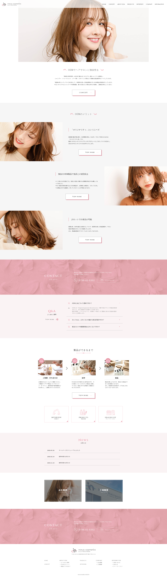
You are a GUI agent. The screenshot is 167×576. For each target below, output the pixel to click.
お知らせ (115, 564)
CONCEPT (112, 4)
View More (90, 152)
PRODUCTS (130, 4)
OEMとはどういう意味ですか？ (82, 303)
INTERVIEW (140, 4)
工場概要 (100, 564)
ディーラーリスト (118, 566)
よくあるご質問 (65, 562)
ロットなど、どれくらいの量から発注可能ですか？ (88, 320)
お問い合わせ (116, 562)
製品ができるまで (65, 566)
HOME (104, 4)
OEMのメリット (65, 564)
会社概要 (100, 562)
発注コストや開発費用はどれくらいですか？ (86, 327)
